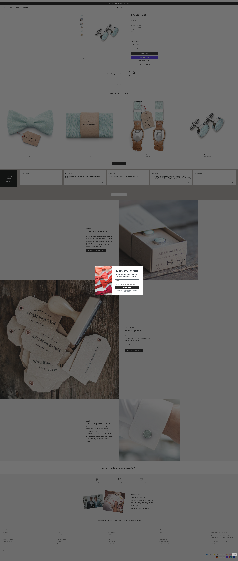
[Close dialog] (142, 267)
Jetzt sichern (127, 288)
